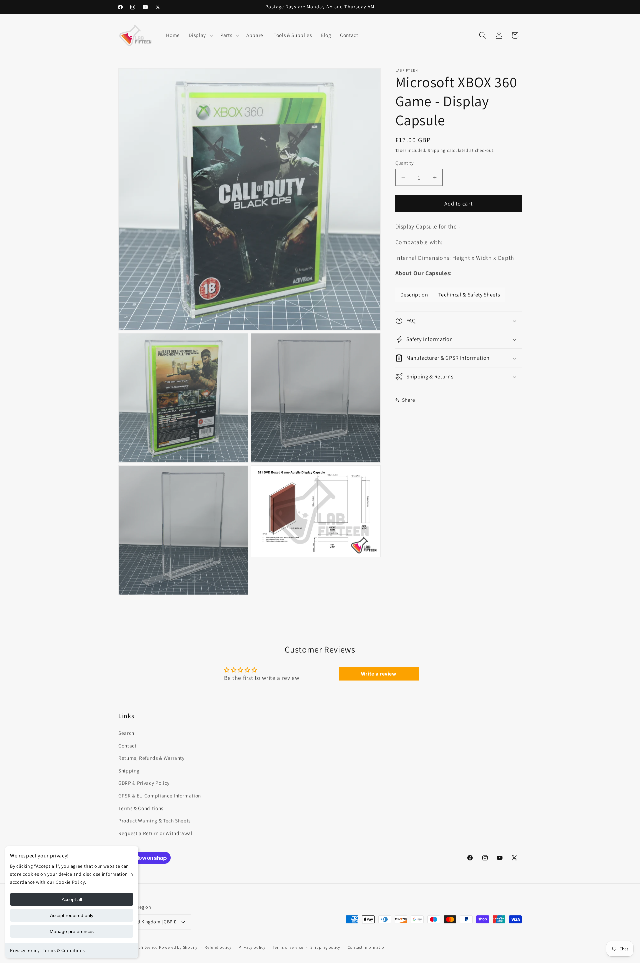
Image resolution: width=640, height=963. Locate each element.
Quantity (404, 163)
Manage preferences (72, 931)
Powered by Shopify (178, 947)
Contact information (367, 947)
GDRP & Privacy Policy (144, 783)
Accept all (72, 899)
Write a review (378, 673)
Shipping (437, 151)
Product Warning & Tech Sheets (154, 820)
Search (126, 732)
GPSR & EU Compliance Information (159, 795)
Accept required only (71, 915)
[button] (200, 35)
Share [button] (408, 399)
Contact (127, 745)
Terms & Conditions (64, 950)
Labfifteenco (146, 947)
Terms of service (288, 947)
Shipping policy (325, 947)
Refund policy (218, 947)
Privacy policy (24, 950)
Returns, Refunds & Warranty (151, 757)
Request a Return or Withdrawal (155, 833)
